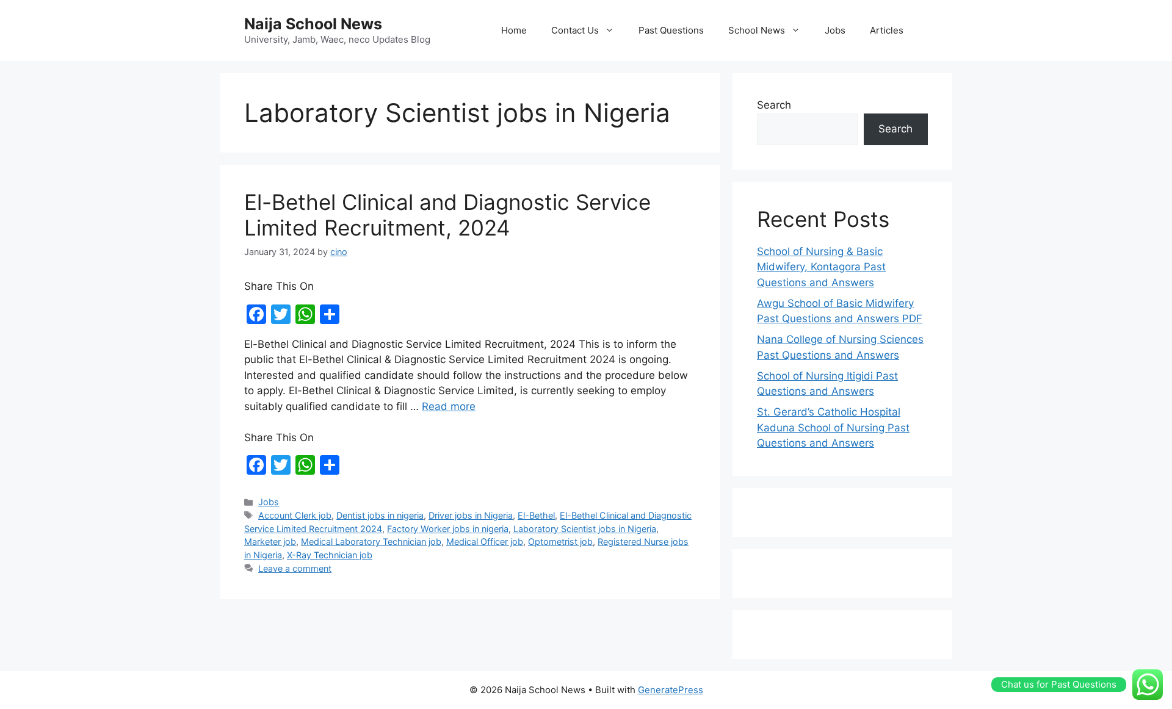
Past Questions (671, 30)
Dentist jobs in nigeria (380, 515)
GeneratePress (670, 690)
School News (756, 30)
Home (514, 30)
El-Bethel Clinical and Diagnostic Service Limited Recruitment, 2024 (447, 214)
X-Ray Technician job (329, 555)
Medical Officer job (484, 541)
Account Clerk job (294, 515)
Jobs (835, 30)
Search (774, 105)
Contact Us (575, 30)
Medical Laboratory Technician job (371, 541)
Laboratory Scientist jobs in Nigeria (584, 529)
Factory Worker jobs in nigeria (447, 529)
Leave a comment (294, 568)
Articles (886, 30)
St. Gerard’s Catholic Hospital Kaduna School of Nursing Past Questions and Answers (833, 427)
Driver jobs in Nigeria (471, 515)
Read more (449, 406)
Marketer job (270, 541)
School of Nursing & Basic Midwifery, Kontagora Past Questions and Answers (821, 267)
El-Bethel (536, 515)
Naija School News (313, 24)
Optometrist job (560, 541)
